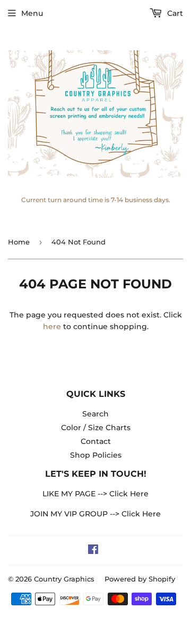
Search (95, 414)
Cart (174, 13)
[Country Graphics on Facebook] (93, 551)
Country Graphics (64, 579)
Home (19, 242)
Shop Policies (95, 455)
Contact (96, 441)
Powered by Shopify (140, 579)
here (52, 326)
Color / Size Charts (96, 427)
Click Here (129, 493)
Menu (32, 13)
